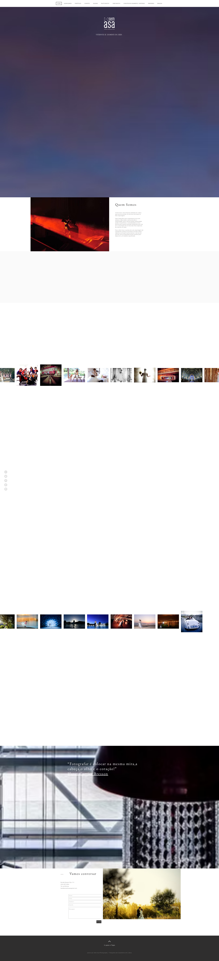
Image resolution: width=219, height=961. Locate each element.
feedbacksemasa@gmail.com (69, 888)
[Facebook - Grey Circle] (5, 484)
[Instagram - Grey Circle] (5, 489)
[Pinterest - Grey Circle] (5, 480)
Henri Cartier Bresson (88, 773)
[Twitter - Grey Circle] (5, 476)
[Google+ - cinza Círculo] (5, 471)
